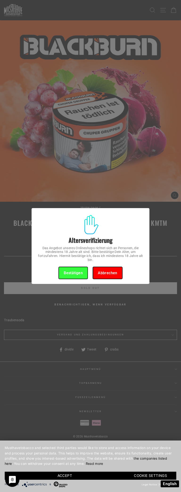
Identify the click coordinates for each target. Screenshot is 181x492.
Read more (94, 464)
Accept (65, 475)
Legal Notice (149, 484)
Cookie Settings (150, 475)
